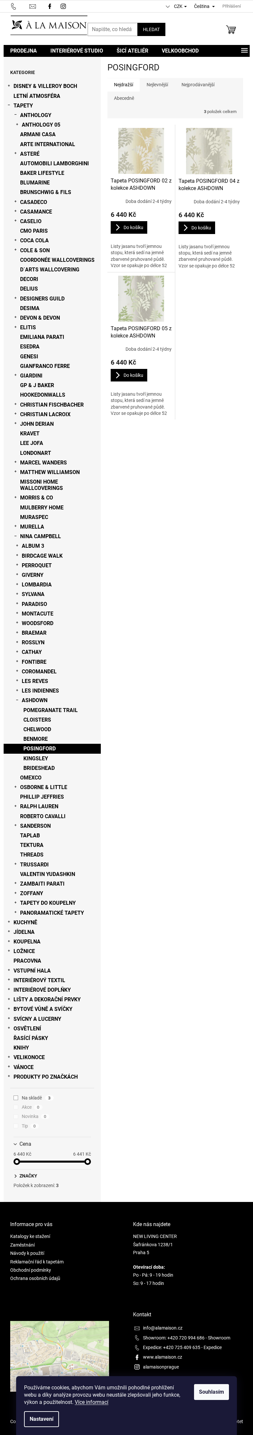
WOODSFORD (37, 623)
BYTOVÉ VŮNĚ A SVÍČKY (43, 1009)
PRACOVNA (27, 961)
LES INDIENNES (40, 691)
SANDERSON (35, 826)
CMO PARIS (34, 231)
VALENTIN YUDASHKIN (47, 874)
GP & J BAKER (37, 385)
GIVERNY (32, 575)
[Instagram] (64, 5)
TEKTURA (31, 845)
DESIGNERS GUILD (42, 299)
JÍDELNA (24, 932)
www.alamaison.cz (162, 1357)
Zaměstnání (22, 1245)
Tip (29, 1126)
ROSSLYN (33, 642)
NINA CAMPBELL (40, 536)
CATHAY (32, 652)
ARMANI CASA (38, 134)
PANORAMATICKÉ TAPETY (52, 913)
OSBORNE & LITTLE (43, 787)
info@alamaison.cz (163, 1328)
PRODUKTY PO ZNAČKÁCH (46, 1077)
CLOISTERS (37, 720)
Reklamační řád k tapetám (37, 1261)
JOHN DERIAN (37, 424)
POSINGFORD (39, 748)
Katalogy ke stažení (30, 1236)
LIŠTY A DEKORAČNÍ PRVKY (47, 999)
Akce (31, 1107)
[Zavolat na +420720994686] (20, 5)
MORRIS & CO (36, 498)
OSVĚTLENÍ (27, 1028)
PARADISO (34, 604)
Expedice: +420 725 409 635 (171, 1347)
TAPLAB (30, 835)
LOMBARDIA (37, 584)
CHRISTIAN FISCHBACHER (52, 405)
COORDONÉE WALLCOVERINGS (57, 260)
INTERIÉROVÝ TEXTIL (39, 980)
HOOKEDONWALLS (42, 395)
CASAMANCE (36, 212)
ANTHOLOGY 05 (41, 125)
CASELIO (31, 221)
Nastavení (41, 1419)
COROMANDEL (39, 671)
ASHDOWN (34, 700)
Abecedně (124, 98)
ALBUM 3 (33, 546)
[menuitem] (23, 51)
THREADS (31, 855)
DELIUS (29, 289)
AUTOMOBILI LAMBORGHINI (54, 163)
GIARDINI (31, 376)
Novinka (34, 1116)
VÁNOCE (24, 1067)
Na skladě (36, 1097)
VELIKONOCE (29, 1057)
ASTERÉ (30, 154)
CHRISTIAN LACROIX (45, 414)
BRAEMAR (34, 633)
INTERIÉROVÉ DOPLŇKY (42, 990)
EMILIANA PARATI (42, 337)
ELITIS (28, 327)
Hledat (151, 29)
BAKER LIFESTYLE (42, 173)
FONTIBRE (34, 662)
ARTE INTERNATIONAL (47, 144)
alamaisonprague (161, 1367)
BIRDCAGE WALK (42, 556)
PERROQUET (37, 565)
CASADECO (33, 202)
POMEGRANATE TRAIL (50, 710)
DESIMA (30, 308)
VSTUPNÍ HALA (32, 971)
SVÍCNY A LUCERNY (37, 1019)
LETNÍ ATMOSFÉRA (37, 96)
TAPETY (23, 105)
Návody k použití (27, 1253)
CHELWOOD (37, 729)
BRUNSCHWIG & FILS (45, 192)
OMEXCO (31, 778)
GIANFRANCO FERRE (45, 366)
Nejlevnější (157, 84)
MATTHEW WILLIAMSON (50, 472)
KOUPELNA (27, 941)
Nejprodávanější (198, 84)
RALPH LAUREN (39, 806)
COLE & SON (35, 250)
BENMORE (35, 739)
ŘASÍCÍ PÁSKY (31, 1038)
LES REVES (35, 681)
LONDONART (35, 453)
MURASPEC (34, 517)
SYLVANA (33, 594)
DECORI (29, 279)
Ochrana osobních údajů (35, 1278)
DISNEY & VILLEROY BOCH (45, 86)
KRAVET (30, 433)
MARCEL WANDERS (43, 462)
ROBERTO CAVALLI (43, 816)
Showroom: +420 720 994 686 (174, 1337)
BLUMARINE (35, 182)
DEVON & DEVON (40, 318)
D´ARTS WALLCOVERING (49, 269)
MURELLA (32, 527)
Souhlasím (211, 1392)
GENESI (29, 356)
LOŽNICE (24, 951)
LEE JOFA (31, 443)
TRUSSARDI (34, 864)
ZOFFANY (31, 893)
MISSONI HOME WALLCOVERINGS (41, 485)
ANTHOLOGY (35, 115)
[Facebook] (49, 5)
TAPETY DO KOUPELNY (48, 903)
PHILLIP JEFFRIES (42, 797)
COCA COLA (34, 240)
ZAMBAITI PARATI (42, 884)
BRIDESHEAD (39, 768)
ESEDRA (30, 346)
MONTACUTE (37, 614)
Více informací (91, 1402)
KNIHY (21, 1048)
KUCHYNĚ (25, 922)
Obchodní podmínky (30, 1270)
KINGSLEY (35, 758)
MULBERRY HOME (42, 507)
